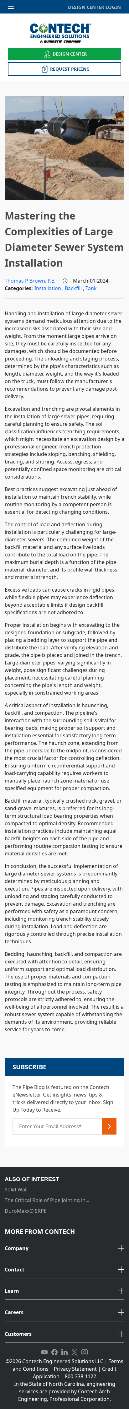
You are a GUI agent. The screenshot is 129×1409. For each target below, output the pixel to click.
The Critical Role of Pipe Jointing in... (47, 1200)
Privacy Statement (75, 1368)
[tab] (64, 1248)
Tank (91, 288)
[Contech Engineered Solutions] (64, 33)
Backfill (74, 288)
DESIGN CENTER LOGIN (94, 7)
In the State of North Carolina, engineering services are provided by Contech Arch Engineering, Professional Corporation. (64, 1391)
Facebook (54, 1352)
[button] (64, 1248)
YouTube (44, 1352)
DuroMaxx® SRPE (26, 1210)
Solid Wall (16, 1189)
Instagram (84, 1352)
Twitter (74, 1352)
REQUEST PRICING (70, 69)
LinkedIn (64, 1352)
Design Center (70, 54)
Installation (48, 288)
